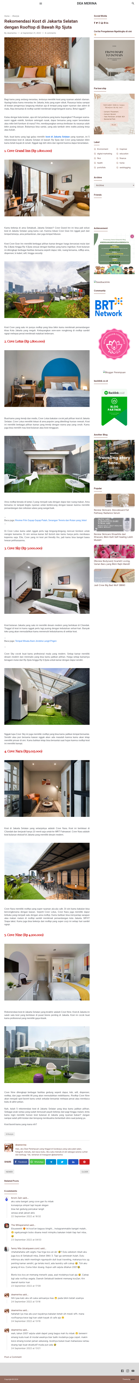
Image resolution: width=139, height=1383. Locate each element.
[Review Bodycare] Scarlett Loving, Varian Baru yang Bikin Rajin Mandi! (112, 562)
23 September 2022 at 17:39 (26, 1285)
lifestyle (10, 1134)
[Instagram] (99, 22)
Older (85, 1172)
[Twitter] (62, 1162)
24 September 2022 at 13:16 (25, 1301)
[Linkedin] (73, 1162)
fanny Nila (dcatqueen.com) (25, 1248)
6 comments (50, 33)
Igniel (133, 1379)
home (122, 163)
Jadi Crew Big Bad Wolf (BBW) (109, 585)
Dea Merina (87, 3)
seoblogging (125, 167)
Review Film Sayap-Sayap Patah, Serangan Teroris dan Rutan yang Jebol (51, 520)
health (100, 163)
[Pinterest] (84, 1162)
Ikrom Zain (16, 1198)
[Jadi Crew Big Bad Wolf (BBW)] (114, 581)
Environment (102, 149)
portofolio (101, 167)
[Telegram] (51, 1162)
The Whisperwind (20, 1225)
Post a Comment (13, 1357)
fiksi (99, 158)
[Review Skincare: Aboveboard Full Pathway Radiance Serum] (114, 506)
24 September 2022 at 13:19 (25, 1321)
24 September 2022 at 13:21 (25, 1348)
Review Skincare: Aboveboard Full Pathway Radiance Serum (111, 511)
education (124, 153)
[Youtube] (102, 22)
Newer (9, 1172)
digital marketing (104, 153)
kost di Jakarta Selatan (58, 137)
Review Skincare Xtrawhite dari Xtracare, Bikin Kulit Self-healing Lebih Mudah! (113, 537)
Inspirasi (123, 149)
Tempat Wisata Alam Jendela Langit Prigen (36, 641)
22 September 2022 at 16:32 (26, 1216)
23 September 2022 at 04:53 (26, 1239)
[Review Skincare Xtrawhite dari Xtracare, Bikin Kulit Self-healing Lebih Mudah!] (114, 530)
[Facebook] (94, 22)
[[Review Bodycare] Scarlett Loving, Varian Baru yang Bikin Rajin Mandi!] (114, 557)
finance (123, 158)
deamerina (20, 1145)
